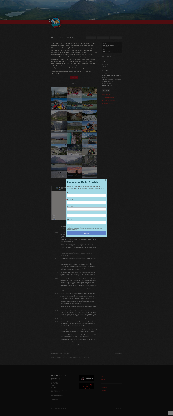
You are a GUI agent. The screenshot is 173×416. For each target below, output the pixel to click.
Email (68, 192)
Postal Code (70, 219)
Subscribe (86, 233)
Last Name (70, 206)
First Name (70, 199)
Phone (69, 212)
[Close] (106, 180)
